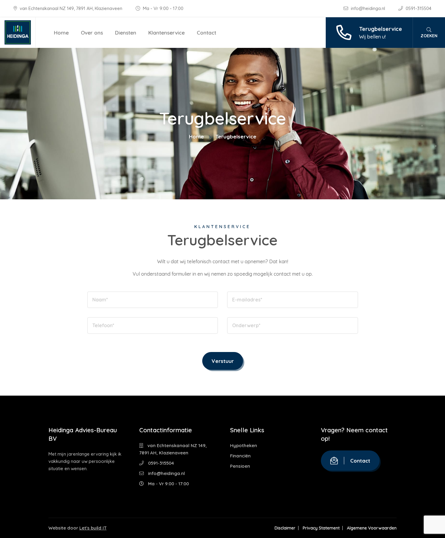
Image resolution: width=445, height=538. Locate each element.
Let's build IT (93, 528)
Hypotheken (243, 445)
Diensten (125, 32)
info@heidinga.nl (368, 8)
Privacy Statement (321, 528)
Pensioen (240, 466)
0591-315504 (417, 8)
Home (61, 32)
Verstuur (223, 361)
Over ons (92, 32)
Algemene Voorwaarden (372, 528)
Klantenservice (166, 32)
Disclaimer (285, 528)
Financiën (240, 456)
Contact (206, 32)
